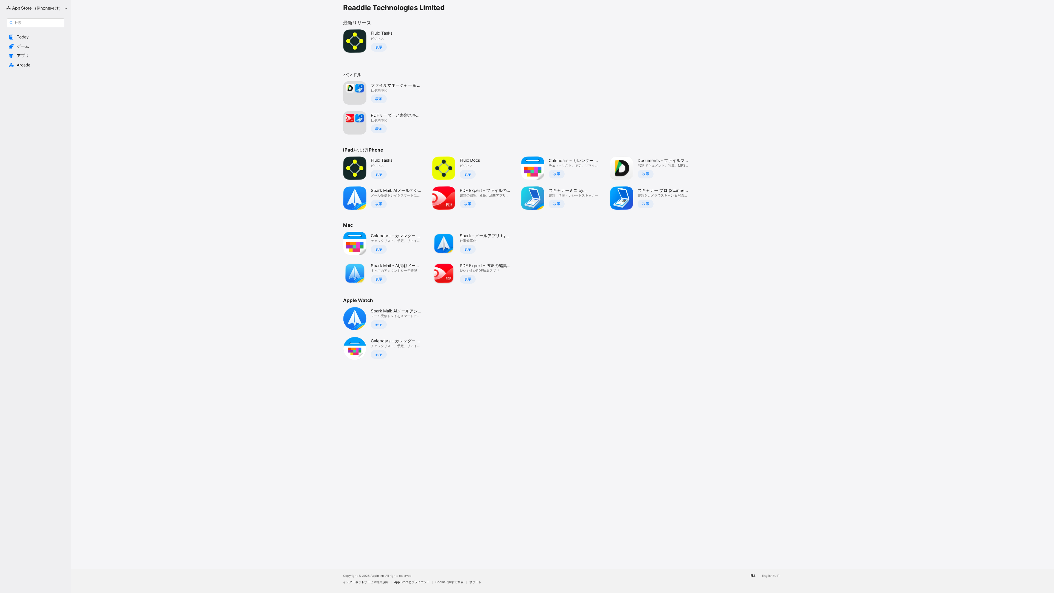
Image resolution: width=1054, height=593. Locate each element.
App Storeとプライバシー (412, 582)
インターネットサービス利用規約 (365, 582)
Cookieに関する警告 (449, 582)
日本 (753, 575)
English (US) (771, 575)
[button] (35, 37)
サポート (475, 582)
